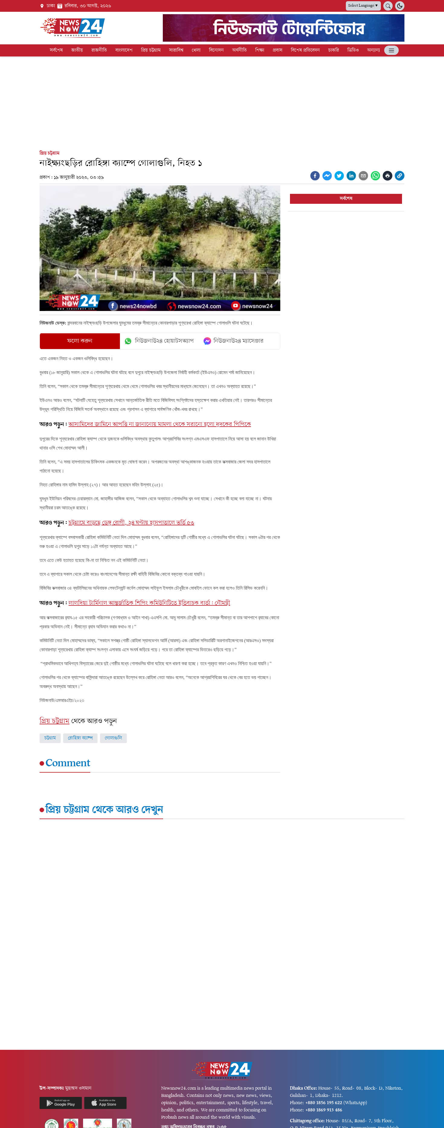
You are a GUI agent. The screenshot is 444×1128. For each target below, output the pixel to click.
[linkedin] (351, 176)
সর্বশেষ (56, 50)
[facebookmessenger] (327, 176)
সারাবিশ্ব (176, 50)
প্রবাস (277, 50)
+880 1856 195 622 (323, 1103)
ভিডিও (353, 50)
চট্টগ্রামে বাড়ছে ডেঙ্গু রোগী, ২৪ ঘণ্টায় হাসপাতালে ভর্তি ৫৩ (131, 523)
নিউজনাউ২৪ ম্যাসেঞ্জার (239, 341)
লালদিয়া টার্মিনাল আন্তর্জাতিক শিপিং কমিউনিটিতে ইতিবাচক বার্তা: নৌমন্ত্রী (149, 603)
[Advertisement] (222, 102)
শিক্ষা (259, 50)
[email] (363, 176)
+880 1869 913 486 (323, 1110)
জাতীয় (77, 50)
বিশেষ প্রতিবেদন (305, 50)
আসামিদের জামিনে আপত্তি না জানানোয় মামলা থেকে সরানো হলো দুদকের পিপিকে (160, 424)
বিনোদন (216, 50)
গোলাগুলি (113, 738)
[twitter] (339, 176)
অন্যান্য (373, 50)
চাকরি (333, 50)
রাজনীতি (99, 50)
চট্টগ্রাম (50, 738)
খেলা (196, 50)
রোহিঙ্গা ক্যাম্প (80, 738)
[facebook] (315, 176)
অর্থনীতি (239, 50)
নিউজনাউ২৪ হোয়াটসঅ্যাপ (164, 341)
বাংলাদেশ (124, 50)
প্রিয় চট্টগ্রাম (151, 50)
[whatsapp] (375, 176)
